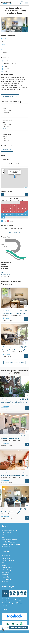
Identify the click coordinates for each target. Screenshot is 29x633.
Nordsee (5, 575)
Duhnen (5, 563)
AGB (4, 537)
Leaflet (26, 187)
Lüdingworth (7, 572)
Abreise (3, 50)
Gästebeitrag (7, 532)
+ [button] (3, 170)
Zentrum (6, 582)
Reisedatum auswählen (18, 628)
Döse (4, 565)
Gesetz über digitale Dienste (11, 544)
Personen (3, 38)
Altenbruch (6, 556)
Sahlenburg (6, 577)
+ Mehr (4, 114)
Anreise (3, 44)
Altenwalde (6, 558)
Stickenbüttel (7, 579)
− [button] (3, 173)
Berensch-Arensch (8, 560)
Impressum (6, 547)
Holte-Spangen (7, 570)
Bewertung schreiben (14, 232)
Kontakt (5, 535)
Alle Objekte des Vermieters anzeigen (14, 362)
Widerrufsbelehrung (9, 542)
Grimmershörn (7, 567)
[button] (3, 630)
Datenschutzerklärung (10, 540)
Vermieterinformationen (10, 530)
